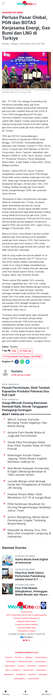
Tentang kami (26, 612)
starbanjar (31, 666)
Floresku (18, 657)
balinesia (42, 666)
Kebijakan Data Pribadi (26, 621)
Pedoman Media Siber (26, 628)
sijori (7, 670)
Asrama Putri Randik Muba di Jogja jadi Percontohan (26, 434)
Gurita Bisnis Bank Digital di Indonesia (31, 561)
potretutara (40, 661)
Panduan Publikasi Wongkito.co (26, 618)
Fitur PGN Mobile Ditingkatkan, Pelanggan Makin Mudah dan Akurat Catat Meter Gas (31, 591)
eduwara (32, 674)
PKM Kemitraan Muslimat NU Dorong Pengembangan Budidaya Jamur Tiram (29, 507)
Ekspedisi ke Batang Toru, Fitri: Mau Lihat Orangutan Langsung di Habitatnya (29, 533)
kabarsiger (10, 661)
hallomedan (10, 666)
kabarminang (40, 657)
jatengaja (43, 674)
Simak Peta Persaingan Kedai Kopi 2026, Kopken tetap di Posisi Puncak (29, 445)
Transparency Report (27, 631)
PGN (14, 351)
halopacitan (28, 670)
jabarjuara (8, 674)
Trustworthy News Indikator (26, 624)
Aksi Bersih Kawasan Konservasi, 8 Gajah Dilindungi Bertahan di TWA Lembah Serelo (28, 471)
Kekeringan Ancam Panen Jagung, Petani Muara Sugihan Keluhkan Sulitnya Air (27, 458)
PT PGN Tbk (25, 351)
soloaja (21, 666)
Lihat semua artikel (21, 375)
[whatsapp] (22, 362)
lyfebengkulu (19, 678)
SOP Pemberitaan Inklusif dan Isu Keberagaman (26, 615)
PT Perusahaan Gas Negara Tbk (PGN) (22, 356)
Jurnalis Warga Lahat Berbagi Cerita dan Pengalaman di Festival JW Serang (29, 484)
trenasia (8, 657)
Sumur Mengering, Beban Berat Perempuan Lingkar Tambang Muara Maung (28, 520)
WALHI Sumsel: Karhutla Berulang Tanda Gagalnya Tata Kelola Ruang (27, 423)
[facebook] (17, 362)
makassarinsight (25, 661)
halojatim (16, 670)
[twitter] (27, 362)
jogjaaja (28, 657)
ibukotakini (41, 670)
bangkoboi (20, 674)
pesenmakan (33, 678)
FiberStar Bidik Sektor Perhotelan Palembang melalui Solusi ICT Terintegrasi (30, 576)
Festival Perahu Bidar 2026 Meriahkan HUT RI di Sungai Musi (29, 496)
